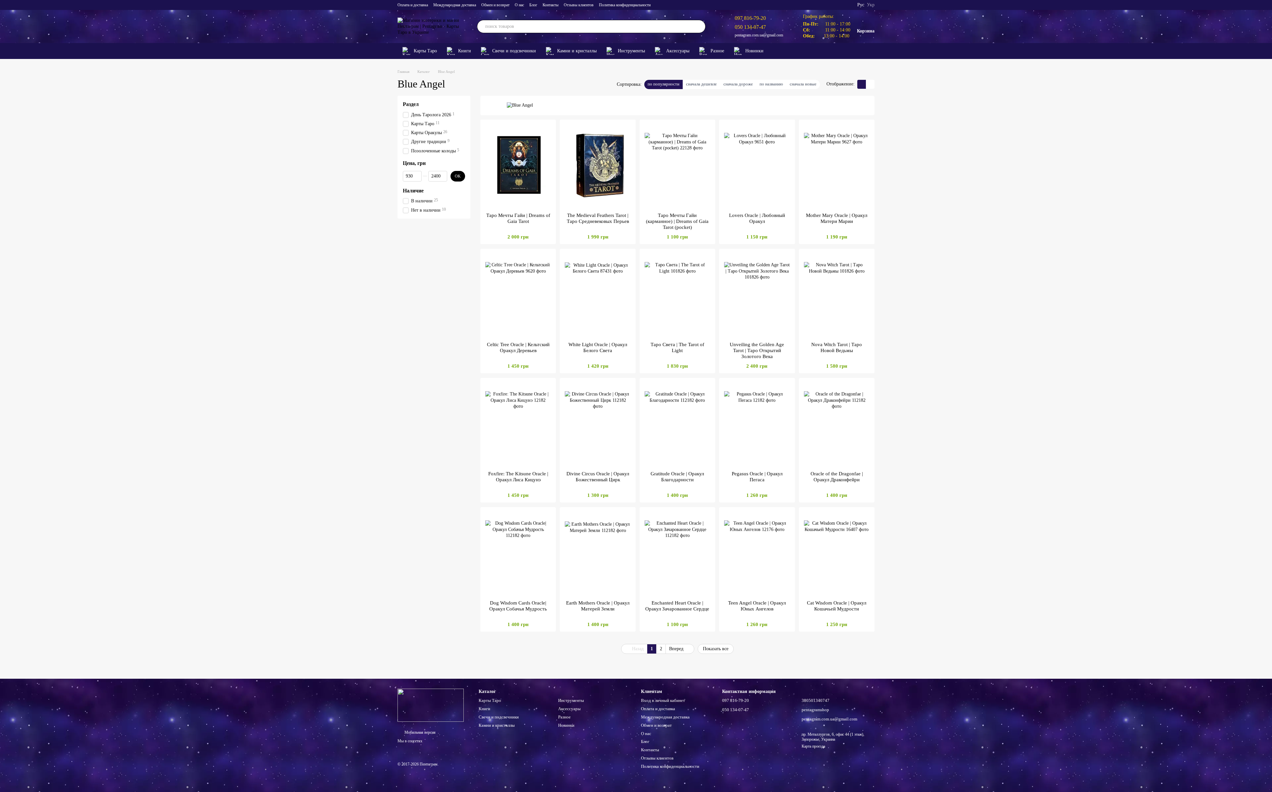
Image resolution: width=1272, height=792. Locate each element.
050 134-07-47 (750, 27)
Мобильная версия (419, 732)
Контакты (550, 5)
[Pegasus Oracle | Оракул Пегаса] (757, 424)
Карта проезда (813, 746)
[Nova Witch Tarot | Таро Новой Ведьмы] (837, 295)
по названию (771, 83)
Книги (464, 50)
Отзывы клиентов (579, 5)
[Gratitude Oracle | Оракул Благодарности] (677, 424)
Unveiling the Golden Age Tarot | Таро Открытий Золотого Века (757, 350)
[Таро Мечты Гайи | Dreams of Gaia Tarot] (518, 166)
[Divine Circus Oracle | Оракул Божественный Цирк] (597, 424)
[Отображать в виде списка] (870, 84)
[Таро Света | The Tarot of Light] (677, 295)
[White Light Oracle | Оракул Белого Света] (597, 295)
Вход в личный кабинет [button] (663, 700)
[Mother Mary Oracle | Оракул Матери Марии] (837, 166)
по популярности (663, 83)
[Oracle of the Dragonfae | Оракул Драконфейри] (837, 424)
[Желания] (859, 51)
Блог (533, 5)
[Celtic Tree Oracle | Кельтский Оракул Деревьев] (518, 295)
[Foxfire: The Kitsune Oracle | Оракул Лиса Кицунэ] (518, 424)
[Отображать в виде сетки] (861, 84)
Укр (870, 5)
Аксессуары (677, 50)
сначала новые (803, 83)
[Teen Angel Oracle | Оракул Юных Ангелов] (757, 553)
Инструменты (631, 50)
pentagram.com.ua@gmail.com (759, 35)
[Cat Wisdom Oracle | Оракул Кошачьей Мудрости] (837, 553)
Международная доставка (454, 5)
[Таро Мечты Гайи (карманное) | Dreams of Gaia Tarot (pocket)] (677, 166)
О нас (519, 5)
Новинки (754, 50)
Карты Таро (425, 50)
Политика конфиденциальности (625, 5)
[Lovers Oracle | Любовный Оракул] (757, 166)
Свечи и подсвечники (514, 50)
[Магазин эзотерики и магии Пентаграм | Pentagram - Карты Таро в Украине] (431, 705)
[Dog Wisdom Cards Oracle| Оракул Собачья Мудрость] (518, 553)
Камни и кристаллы (577, 50)
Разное (717, 50)
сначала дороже (738, 83)
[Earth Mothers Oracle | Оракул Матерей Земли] (597, 553)
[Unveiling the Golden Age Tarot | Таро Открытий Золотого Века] (757, 295)
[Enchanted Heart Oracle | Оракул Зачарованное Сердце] (677, 553)
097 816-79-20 (750, 18)
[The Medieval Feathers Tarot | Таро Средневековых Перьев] (597, 166)
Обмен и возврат (495, 5)
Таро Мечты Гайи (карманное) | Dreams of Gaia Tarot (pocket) (677, 221)
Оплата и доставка (413, 5)
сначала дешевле (701, 83)
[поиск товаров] (699, 26)
